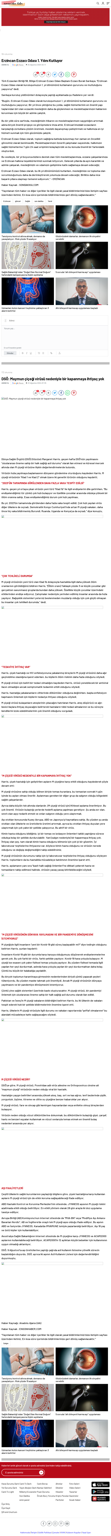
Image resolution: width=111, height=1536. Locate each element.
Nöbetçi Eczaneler (28, 1492)
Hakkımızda (25, 1532)
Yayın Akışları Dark (28, 1487)
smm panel (24, 1500)
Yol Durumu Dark (9, 1487)
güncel (18, 201)
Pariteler (60, 1500)
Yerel (50, 201)
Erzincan (7, 201)
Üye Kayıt (5, 1508)
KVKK (63, 1532)
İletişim (34, 1532)
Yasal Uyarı (86, 1532)
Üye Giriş (5, 1504)
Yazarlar (73, 1492)
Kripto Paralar (62, 1496)
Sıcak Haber (75, 1500)
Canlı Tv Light (7, 1492)
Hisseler (59, 1492)
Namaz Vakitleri (44, 1487)
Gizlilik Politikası (44, 1532)
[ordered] (39, 353)
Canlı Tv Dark (25, 1483)
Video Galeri (74, 1487)
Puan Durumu (43, 1492)
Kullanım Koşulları (73, 1532)
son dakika (39, 201)
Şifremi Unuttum (9, 1512)
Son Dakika (24, 1496)
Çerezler (55, 1532)
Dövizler (59, 1487)
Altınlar (59, 1483)
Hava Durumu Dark (10, 1483)
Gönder (10, 353)
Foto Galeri (74, 1483)
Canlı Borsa (42, 1483)
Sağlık (27, 201)
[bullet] (43, 353)
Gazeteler (73, 1496)
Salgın (5, 1343)
